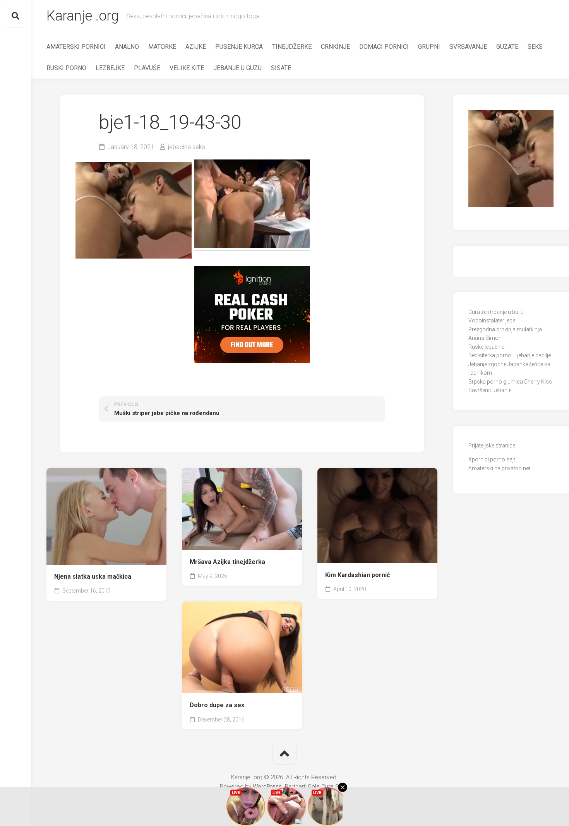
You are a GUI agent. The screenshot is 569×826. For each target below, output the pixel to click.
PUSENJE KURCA (239, 46)
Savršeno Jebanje (489, 390)
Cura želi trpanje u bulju (496, 312)
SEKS (535, 46)
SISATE (281, 68)
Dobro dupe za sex (217, 705)
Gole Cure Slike (328, 786)
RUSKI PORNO (66, 68)
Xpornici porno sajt (491, 459)
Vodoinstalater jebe (491, 320)
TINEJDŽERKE (292, 46)
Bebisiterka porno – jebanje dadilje (509, 355)
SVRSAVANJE (468, 46)
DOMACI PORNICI (384, 46)
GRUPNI (429, 46)
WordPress (267, 786)
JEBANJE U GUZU (237, 68)
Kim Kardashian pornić (357, 575)
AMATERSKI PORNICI (76, 46)
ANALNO (127, 46)
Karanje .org (82, 16)
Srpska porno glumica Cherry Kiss (510, 382)
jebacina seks (186, 147)
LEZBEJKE (110, 68)
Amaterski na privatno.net (499, 468)
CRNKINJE (335, 46)
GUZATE (507, 46)
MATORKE (162, 46)
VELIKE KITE (187, 68)
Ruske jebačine (486, 347)
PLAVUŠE (147, 68)
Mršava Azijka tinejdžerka (227, 562)
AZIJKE (195, 46)
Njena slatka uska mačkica (92, 576)
